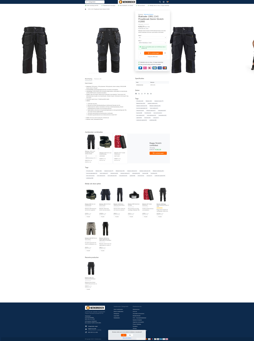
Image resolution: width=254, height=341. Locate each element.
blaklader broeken (159, 101)
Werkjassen (116, 313)
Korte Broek (148, 113)
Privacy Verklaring (137, 324)
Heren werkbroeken (118, 309)
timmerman (147, 117)
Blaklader (140, 14)
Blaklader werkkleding (155, 105)
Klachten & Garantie (137, 320)
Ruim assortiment (141, 5)
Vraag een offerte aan (153, 56)
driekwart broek (140, 110)
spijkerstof (139, 117)
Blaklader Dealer (140, 103)
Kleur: (140, 40)
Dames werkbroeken (118, 311)
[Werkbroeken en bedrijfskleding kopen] (127, 2)
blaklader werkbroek (152, 103)
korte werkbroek (140, 115)
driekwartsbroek (161, 110)
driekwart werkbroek (150, 110)
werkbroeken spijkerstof (141, 120)
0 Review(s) (140, 24)
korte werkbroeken (151, 115)
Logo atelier (116, 315)
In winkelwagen (154, 53)
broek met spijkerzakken (141, 108)
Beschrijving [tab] (88, 79)
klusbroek (139, 113)
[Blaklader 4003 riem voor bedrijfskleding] (105, 142)
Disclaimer (135, 326)
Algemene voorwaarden (138, 322)
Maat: (140, 35)
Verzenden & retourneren (138, 313)
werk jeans (155, 117)
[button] (160, 2)
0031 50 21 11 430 (90, 319)
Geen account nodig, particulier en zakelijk (150, 64)
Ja (123, 335)
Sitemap (135, 328)
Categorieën (91, 2)
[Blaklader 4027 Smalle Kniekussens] (120, 142)
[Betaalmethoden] (146, 339)
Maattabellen (117, 318)
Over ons (135, 311)
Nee (130, 335)
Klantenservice (136, 309)
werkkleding (153, 120)
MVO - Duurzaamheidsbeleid (139, 318)
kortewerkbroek (162, 115)
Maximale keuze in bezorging (109, 5)
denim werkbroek (154, 108)
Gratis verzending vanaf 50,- (92, 5)
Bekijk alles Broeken (148, 14)
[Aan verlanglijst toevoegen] (165, 53)
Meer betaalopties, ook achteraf (126, 5)
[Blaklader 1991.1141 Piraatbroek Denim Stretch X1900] (91, 142)
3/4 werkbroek (139, 101)
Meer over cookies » (127, 337)
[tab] (97, 79)
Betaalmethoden (136, 315)
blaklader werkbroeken (141, 105)
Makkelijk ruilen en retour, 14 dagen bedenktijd (159, 5)
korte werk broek (158, 113)
